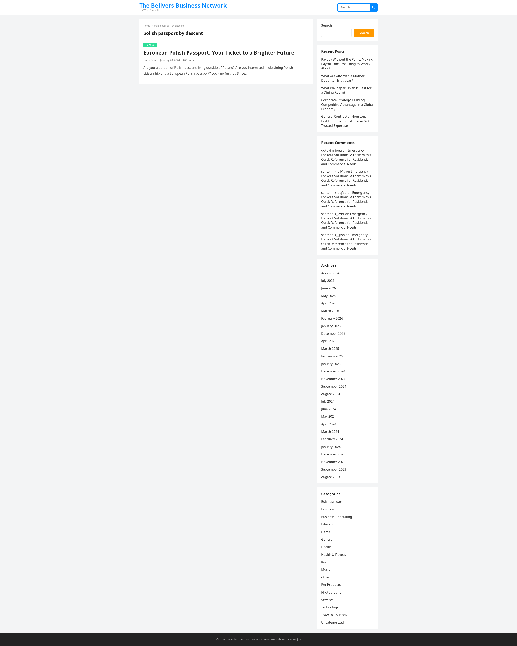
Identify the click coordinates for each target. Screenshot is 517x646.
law (323, 562)
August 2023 (330, 477)
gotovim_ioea (331, 150)
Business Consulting (336, 517)
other (325, 577)
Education (328, 524)
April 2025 (328, 341)
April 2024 (328, 424)
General (149, 45)
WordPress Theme (275, 639)
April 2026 (328, 303)
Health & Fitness (333, 554)
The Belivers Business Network (183, 5)
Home (146, 25)
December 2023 (333, 454)
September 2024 (333, 386)
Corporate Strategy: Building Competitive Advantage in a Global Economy (347, 104)
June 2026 (328, 288)
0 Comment (190, 60)
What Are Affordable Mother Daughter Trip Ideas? (343, 78)
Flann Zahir (150, 60)
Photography (331, 592)
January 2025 (331, 364)
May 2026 (328, 296)
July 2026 (327, 280)
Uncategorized (332, 622)
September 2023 (333, 469)
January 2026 (331, 326)
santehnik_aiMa (333, 171)
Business (328, 509)
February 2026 (332, 318)
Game (325, 532)
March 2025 (330, 348)
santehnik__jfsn (333, 235)
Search (326, 25)
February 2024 (332, 439)
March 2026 (330, 311)
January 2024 (331, 447)
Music (325, 569)
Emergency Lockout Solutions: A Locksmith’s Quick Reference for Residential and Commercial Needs (346, 157)
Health (326, 547)
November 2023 (333, 462)
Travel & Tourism (334, 615)
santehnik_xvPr (332, 214)
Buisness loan (331, 501)
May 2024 (328, 416)
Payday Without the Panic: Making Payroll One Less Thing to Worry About (347, 64)
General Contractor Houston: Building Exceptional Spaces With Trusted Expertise (346, 121)
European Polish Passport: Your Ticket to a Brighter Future (218, 52)
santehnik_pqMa (334, 192)
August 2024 (330, 394)
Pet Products (331, 584)
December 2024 (333, 371)
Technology (330, 607)
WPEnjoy (295, 639)
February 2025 (332, 356)
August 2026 (330, 273)
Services (327, 600)
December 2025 (333, 333)
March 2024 (330, 431)
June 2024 (328, 409)
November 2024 (333, 378)
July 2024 (327, 401)
